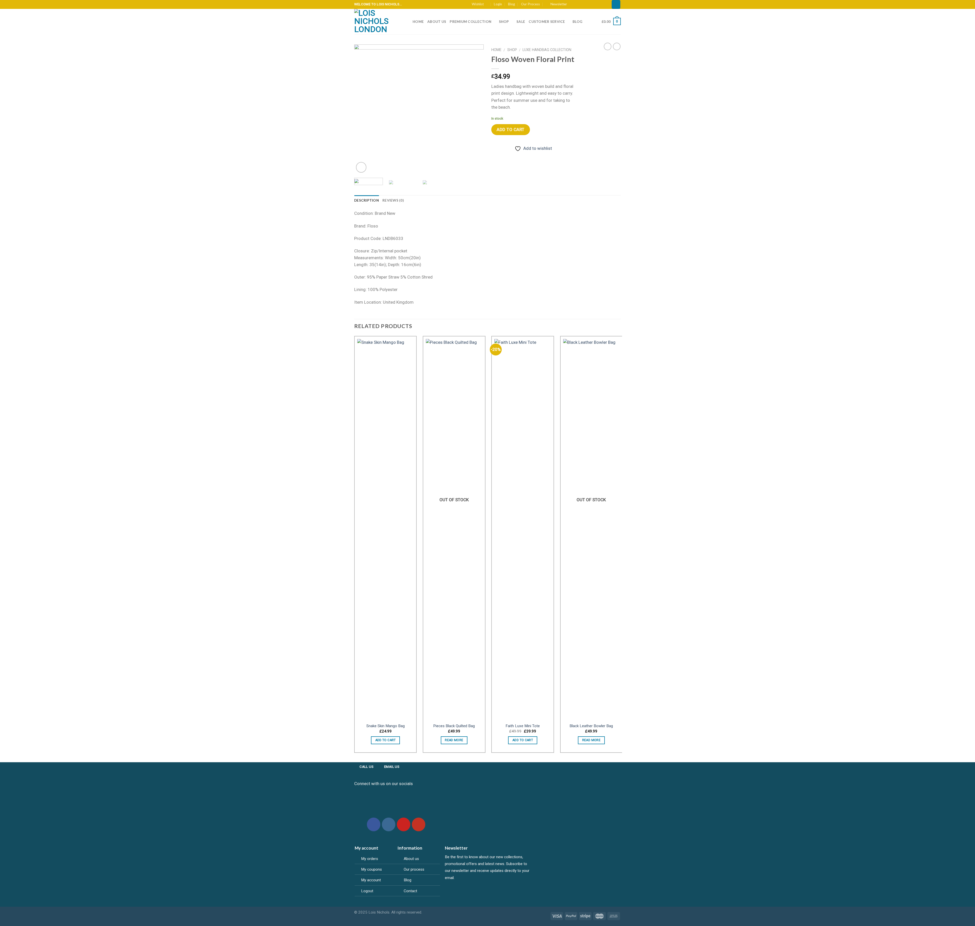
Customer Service (547, 22)
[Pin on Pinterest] (525, 156)
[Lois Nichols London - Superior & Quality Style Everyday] (379, 21)
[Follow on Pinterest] (593, 4)
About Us (436, 22)
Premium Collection (470, 22)
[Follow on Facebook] (572, 4)
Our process (414, 869)
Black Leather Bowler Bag (591, 726)
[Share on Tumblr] (535, 156)
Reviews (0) (393, 200)
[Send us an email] (588, 4)
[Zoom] (361, 167)
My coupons (371, 869)
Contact (410, 891)
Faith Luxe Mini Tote (523, 726)
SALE (520, 22)
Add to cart (511, 129)
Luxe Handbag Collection (547, 50)
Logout (367, 891)
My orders (369, 858)
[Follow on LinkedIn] (598, 4)
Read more (454, 740)
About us (411, 858)
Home (418, 22)
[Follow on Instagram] (577, 4)
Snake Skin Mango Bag (385, 726)
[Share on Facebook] (496, 156)
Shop (504, 22)
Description (366, 200)
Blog (511, 4)
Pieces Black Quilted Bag (454, 726)
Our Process (530, 4)
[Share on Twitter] (505, 156)
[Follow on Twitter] (582, 4)
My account (371, 880)
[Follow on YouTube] (603, 4)
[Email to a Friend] (515, 156)
